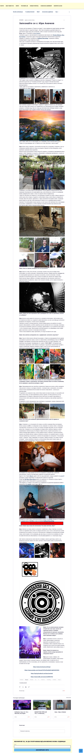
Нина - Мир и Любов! (60, 712)
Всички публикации (18, 12)
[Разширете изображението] (26, 96)
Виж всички (68, 697)
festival (21, 679)
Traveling (49, 679)
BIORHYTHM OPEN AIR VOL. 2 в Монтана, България (41, 712)
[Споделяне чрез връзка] (28, 687)
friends (31, 679)
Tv (38, 679)
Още (56, 12)
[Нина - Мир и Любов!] (62, 705)
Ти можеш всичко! (29, 12)
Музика (26, 679)
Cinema (43, 679)
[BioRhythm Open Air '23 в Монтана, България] (22, 705)
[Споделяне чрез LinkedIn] (25, 687)
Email (15, 744)
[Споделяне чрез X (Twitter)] (22, 687)
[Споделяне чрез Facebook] (19, 687)
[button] (69, 11)
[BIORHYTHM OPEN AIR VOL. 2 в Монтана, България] (42, 705)
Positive (54, 679)
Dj (35, 679)
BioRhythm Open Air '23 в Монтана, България (21, 712)
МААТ (38, 12)
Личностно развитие (47, 12)
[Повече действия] (64, 20)
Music (59, 679)
